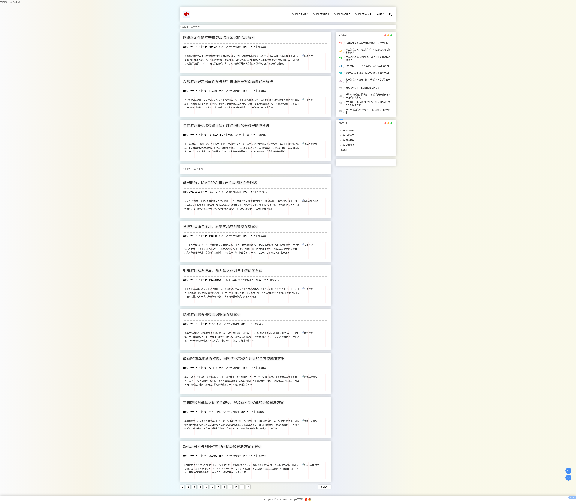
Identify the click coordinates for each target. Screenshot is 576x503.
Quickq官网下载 (295, 499)
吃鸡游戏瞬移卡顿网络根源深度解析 (212, 314)
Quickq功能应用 (321, 14)
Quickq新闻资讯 (363, 14)
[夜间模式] (569, 471)
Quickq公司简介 (300, 14)
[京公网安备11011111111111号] (309, 499)
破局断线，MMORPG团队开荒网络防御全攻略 (220, 182)
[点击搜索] (390, 14)
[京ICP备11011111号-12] (306, 499)
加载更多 (325, 486)
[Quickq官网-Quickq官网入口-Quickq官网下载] (187, 14)
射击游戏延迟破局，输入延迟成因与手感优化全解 (222, 270)
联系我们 (380, 14)
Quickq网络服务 (342, 14)
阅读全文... (263, 46)
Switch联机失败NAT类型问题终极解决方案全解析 (222, 446)
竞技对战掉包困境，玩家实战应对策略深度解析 (221, 226)
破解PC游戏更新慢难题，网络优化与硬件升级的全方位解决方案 (234, 358)
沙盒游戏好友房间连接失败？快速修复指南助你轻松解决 (228, 81)
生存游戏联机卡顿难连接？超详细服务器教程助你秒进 (226, 125)
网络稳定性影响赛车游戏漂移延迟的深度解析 (219, 37)
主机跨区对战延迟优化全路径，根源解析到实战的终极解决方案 (233, 402)
